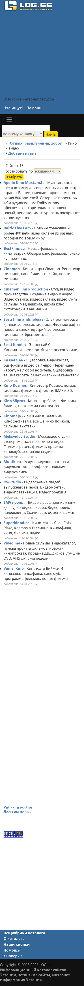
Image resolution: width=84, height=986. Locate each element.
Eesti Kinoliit (15, 344)
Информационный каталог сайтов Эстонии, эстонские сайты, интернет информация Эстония (35, 974)
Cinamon (12, 268)
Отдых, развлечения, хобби (36, 143)
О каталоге (14, 938)
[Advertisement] (42, 54)
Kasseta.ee (13, 360)
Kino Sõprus (14, 400)
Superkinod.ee (16, 522)
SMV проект (14, 502)
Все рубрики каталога (24, 933)
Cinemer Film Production (26, 289)
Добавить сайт (23, 153)
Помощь (34, 107)
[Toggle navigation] (9, 119)
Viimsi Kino (14, 568)
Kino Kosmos (15, 385)
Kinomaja (12, 416)
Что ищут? (14, 107)
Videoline (12, 543)
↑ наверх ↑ (13, 955)
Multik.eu (12, 461)
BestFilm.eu (14, 248)
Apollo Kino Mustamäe (24, 182)
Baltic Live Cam (17, 228)
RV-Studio (12, 482)
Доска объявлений (18, 811)
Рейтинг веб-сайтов (18, 807)
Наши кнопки (17, 944)
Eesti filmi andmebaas (23, 319)
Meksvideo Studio (19, 436)
